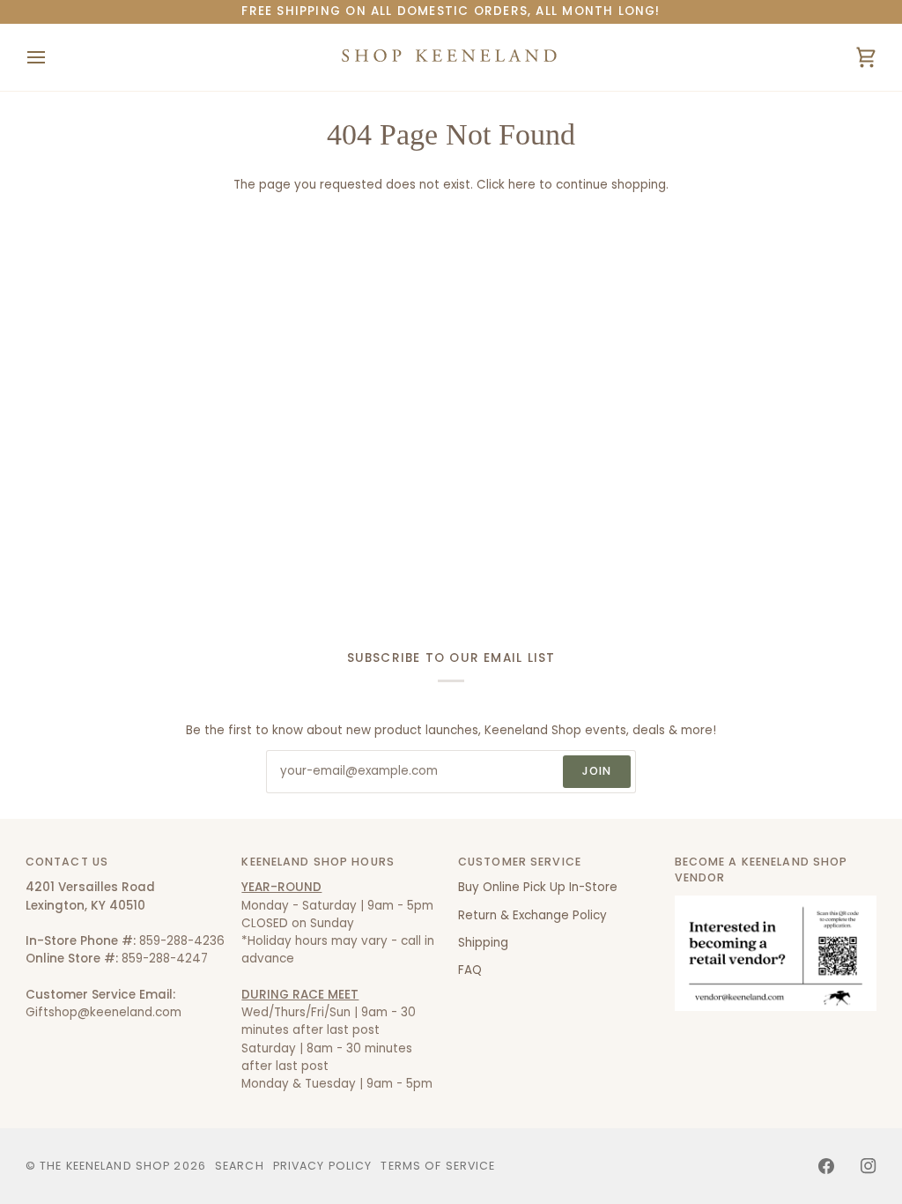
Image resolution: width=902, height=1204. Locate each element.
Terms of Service (438, 1165)
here (522, 184)
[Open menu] (52, 57)
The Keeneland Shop (105, 1165)
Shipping (483, 942)
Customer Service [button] (519, 861)
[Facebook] (826, 1166)
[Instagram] (868, 1166)
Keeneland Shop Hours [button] (318, 861)
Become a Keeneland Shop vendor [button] (761, 870)
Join (597, 770)
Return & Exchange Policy (532, 915)
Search (239, 1165)
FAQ (470, 970)
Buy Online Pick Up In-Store (537, 887)
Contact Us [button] (67, 861)
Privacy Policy (323, 1165)
